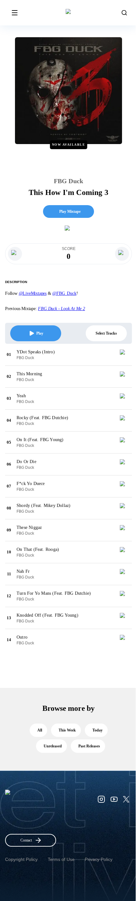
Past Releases (89, 746)
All (39, 730)
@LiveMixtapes (33, 293)
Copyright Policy (21, 859)
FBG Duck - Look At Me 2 (61, 308)
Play (39, 333)
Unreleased (53, 746)
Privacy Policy (98, 859)
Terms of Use (61, 859)
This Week (67, 730)
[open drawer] (14, 12)
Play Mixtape (70, 211)
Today (97, 730)
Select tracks (106, 333)
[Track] (125, 355)
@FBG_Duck (64, 293)
